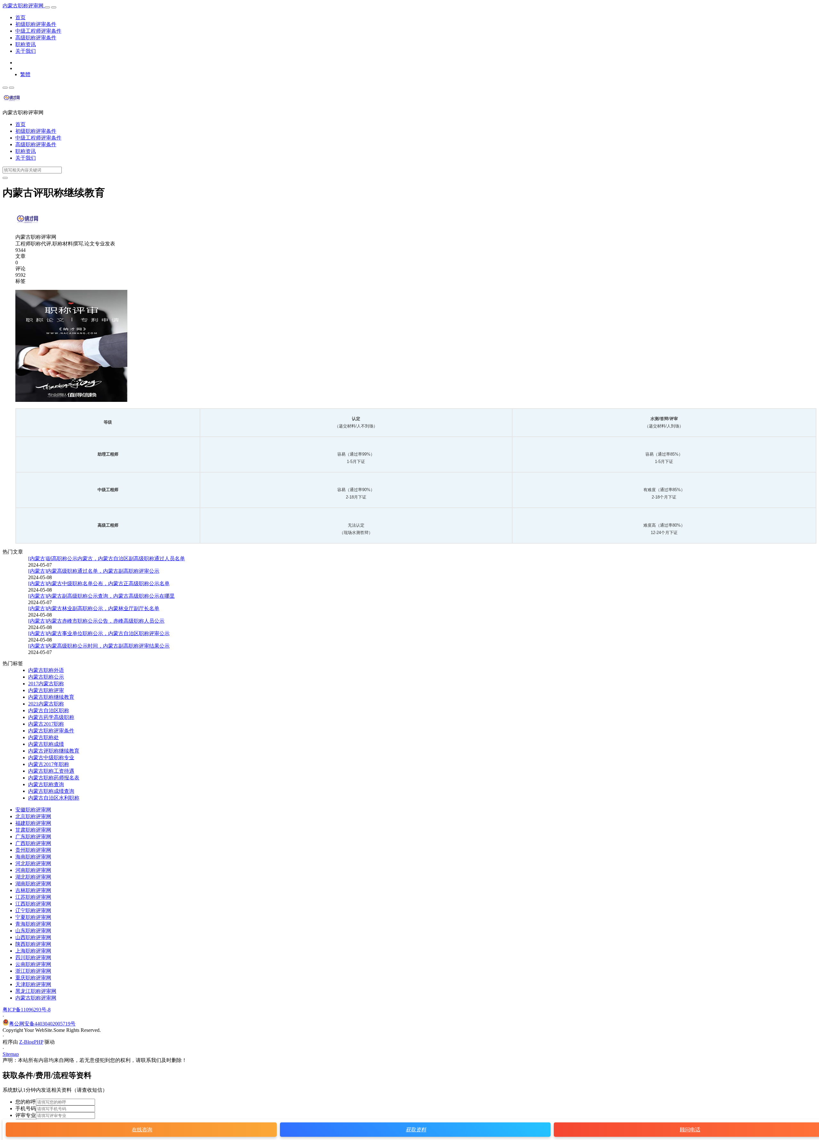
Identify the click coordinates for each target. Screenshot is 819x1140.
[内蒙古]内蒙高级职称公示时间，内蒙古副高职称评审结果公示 (99, 646)
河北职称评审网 (33, 863)
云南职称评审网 (33, 964)
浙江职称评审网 (33, 971)
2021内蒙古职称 (46, 703)
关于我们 (25, 51)
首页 (20, 17)
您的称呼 (25, 1101)
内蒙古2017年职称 (48, 764)
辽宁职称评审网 (33, 910)
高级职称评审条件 (35, 37)
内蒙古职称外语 (46, 670)
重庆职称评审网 (33, 977)
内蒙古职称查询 (46, 784)
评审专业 (25, 1115)
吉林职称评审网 (33, 890)
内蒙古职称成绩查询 (51, 791)
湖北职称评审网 (33, 877)
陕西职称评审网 (33, 944)
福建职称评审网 (33, 823)
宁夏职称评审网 (33, 917)
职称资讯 (25, 44)
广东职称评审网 (33, 836)
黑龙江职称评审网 (35, 991)
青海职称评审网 (33, 924)
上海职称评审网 (33, 950)
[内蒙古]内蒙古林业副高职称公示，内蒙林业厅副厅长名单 (93, 608)
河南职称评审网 (33, 870)
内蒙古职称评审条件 (51, 730)
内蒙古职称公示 (46, 677)
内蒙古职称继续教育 (51, 697)
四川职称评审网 (33, 957)
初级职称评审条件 (35, 24)
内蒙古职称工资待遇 (51, 771)
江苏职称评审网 (33, 897)
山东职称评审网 (33, 930)
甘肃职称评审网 (33, 830)
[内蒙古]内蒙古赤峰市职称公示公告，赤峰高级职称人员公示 (96, 621)
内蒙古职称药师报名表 (53, 777)
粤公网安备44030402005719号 (42, 1023)
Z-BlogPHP (31, 1042)
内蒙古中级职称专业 (51, 757)
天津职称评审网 (33, 984)
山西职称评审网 (33, 937)
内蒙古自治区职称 (48, 710)
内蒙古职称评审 (46, 690)
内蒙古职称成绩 (46, 744)
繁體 (25, 74)
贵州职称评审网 (33, 850)
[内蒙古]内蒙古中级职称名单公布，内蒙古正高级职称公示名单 (99, 583)
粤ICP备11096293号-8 (27, 1009)
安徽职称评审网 (33, 809)
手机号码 (25, 1108)
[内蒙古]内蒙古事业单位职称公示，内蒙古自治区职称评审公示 (99, 633)
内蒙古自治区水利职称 (53, 798)
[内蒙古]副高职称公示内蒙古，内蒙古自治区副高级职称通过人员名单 (106, 558)
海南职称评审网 (33, 856)
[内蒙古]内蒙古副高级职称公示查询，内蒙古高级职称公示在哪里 (101, 596)
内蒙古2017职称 (46, 724)
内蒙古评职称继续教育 (53, 750)
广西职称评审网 (33, 843)
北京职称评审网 (33, 816)
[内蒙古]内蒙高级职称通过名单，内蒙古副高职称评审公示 (93, 571)
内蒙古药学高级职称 (51, 717)
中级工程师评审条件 (38, 31)
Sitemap (11, 1054)
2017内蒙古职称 (46, 683)
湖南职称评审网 (33, 883)
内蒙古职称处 (43, 737)
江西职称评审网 (33, 903)
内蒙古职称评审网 (24, 5)
